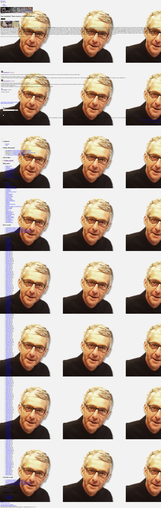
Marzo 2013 (8, 419)
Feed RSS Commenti (12, 505)
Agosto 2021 (8, 305)
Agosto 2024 (8, 264)
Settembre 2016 (9, 371)
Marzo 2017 (8, 365)
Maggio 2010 (8, 457)
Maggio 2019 (8, 335)
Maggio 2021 (8, 308)
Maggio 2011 (8, 444)
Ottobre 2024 (8, 262)
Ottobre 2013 (8, 411)
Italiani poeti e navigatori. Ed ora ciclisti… (21, 153)
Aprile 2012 (8, 431)
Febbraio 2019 (8, 339)
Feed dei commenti (9, 497)
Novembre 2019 (9, 328)
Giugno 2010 (8, 456)
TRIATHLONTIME (10, 217)
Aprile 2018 (8, 350)
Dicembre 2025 (9, 246)
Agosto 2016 (8, 373)
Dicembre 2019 (9, 327)
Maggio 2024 (8, 267)
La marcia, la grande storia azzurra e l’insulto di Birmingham (18, 231)
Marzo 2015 (8, 392)
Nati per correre (9, 198)
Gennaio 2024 (8, 272)
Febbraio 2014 (8, 406)
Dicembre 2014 (9, 395)
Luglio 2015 (8, 387)
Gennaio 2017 (8, 367)
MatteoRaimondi (9, 174)
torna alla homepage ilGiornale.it (7, 504)
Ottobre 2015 (8, 384)
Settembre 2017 (9, 358)
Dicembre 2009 (9, 463)
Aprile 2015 (8, 391)
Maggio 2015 (8, 389)
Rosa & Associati (9, 207)
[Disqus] (80, 53)
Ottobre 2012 (8, 424)
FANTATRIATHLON (10, 186)
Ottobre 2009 (8, 465)
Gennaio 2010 (8, 462)
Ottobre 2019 (8, 330)
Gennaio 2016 (8, 380)
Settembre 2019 (9, 331)
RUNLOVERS (9, 208)
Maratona (7, 144)
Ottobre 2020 (8, 316)
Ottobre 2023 (8, 275)
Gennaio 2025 (8, 258)
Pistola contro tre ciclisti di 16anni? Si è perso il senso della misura (19, 229)
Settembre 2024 (9, 263)
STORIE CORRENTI (10, 214)
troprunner (8, 176)
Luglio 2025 (8, 252)
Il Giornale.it (8, 189)
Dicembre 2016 (9, 368)
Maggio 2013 (8, 417)
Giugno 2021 (8, 307)
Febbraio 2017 (8, 366)
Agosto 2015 (8, 386)
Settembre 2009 (9, 466)
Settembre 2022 (9, 290)
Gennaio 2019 (8, 340)
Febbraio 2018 (8, 352)
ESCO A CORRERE (10, 169)
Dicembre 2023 (9, 273)
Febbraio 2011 (8, 447)
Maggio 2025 (8, 254)
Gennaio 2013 (8, 421)
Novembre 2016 (9, 369)
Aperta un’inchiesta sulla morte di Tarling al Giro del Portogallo (18, 232)
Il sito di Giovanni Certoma (11, 191)
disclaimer (3, 501)
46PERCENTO (9, 166)
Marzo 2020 (8, 324)
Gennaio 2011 (8, 448)
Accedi (7, 495)
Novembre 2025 (9, 247)
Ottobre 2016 (8, 370)
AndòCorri (8, 167)
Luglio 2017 (8, 360)
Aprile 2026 (8, 242)
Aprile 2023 (8, 282)
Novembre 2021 (9, 301)
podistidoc (8, 203)
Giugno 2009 (8, 470)
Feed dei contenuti (9, 496)
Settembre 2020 (9, 317)
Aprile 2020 (8, 323)
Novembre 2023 (9, 274)
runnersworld (8, 211)
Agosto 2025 (8, 251)
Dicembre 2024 (9, 260)
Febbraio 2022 (8, 298)
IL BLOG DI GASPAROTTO (12, 170)
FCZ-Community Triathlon (11, 187)
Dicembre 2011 (9, 436)
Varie (29, 36)
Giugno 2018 (8, 348)
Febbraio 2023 (8, 284)
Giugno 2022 (8, 293)
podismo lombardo (9, 199)
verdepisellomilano (9, 222)
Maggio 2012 (8, 430)
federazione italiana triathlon (11, 188)
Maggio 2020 (8, 322)
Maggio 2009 (8, 471)
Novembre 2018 (9, 342)
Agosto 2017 (8, 359)
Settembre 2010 (9, 453)
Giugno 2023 (8, 280)
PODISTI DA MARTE (10, 200)
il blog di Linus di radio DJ (11, 171)
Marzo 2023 (8, 283)
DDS (7, 183)
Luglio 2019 (8, 333)
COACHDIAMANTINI (10, 168)
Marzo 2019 (8, 338)
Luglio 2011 (8, 441)
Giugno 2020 (8, 321)
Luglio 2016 (8, 374)
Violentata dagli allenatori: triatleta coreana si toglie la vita (24, 152)
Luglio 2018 (8, 347)
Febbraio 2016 (8, 379)
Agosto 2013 (8, 413)
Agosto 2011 (8, 440)
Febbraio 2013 (8, 420)
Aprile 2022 (8, 296)
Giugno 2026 (8, 239)
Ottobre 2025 (8, 248)
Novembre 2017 (9, 356)
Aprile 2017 (8, 363)
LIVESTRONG (9, 195)
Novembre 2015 (9, 383)
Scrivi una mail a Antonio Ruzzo (153, 121)
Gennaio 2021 (8, 313)
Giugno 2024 (8, 266)
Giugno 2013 (8, 415)
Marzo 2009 (8, 473)
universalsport (8, 221)
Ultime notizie (8, 160)
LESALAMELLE (9, 194)
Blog (4, 4)
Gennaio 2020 (8, 326)
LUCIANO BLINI (9, 196)
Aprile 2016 (8, 377)
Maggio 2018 (8, 349)
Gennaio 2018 (8, 353)
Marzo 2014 (8, 405)
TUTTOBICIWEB (9, 220)
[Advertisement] (12, 131)
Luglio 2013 (8, 414)
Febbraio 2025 (8, 257)
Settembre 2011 (9, 439)
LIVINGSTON (9, 172)
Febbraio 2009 (8, 474)
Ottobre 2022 (8, 289)
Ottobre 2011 (8, 438)
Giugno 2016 (8, 375)
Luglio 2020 (8, 319)
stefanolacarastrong (9, 175)
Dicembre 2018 (9, 341)
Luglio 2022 (8, 292)
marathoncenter (9, 197)
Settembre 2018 (9, 344)
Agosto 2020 (8, 318)
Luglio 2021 (8, 306)
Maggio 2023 (8, 281)
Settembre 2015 (9, 385)
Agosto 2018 (8, 345)
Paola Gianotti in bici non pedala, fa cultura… (22, 150)
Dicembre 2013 (9, 409)
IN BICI (7, 192)
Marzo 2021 (8, 310)
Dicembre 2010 (9, 449)
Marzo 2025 (8, 256)
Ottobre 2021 (8, 303)
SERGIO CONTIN (9, 212)
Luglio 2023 (8, 279)
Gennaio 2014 (8, 408)
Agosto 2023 (8, 278)
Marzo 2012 (8, 432)
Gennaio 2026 (8, 245)
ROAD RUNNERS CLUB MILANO (13, 206)
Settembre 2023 (9, 277)
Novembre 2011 (9, 437)
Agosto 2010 (8, 454)
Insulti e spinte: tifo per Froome (7, 103)
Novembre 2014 (9, 396)
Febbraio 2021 (8, 312)
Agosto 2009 (8, 467)
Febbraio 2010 (8, 461)
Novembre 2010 (9, 450)
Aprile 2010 (8, 458)
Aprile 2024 (8, 269)
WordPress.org (8, 498)
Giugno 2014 (8, 402)
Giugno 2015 (8, 388)
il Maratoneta (8, 190)
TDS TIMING (8, 215)
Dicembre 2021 (9, 300)
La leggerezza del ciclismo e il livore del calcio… (15, 227)
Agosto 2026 (8, 237)
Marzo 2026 (8, 243)
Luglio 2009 (8, 469)
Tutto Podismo (8, 218)
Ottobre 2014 (8, 397)
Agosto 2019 (8, 332)
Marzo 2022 (8, 297)
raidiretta (7, 205)
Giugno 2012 (8, 429)
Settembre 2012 (9, 426)
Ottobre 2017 (8, 357)
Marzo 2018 (8, 351)
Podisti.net (8, 201)
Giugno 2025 (8, 253)
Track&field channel (10, 216)
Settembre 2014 (9, 399)
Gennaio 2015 (8, 394)
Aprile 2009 (8, 472)
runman (7, 209)
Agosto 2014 (8, 400)
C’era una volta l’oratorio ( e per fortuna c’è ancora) (16, 228)
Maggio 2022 (8, 295)
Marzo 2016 (8, 378)
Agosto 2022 (8, 291)
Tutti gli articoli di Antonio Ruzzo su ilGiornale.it (150, 119)
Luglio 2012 (8, 428)
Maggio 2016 (8, 376)
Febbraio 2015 (8, 393)
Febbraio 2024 (8, 271)
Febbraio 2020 (8, 325)
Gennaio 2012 (8, 435)
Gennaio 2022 (8, 299)
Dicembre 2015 (9, 382)
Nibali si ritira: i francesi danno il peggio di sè (10, 102)
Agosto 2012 (8, 427)
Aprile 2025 (8, 255)
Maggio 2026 (8, 240)
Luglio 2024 (8, 265)
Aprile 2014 (8, 404)
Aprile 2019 (8, 336)
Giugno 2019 (8, 334)
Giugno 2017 (8, 361)
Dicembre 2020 (9, 314)
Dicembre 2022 (9, 287)
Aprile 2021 (8, 309)
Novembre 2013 (9, 410)
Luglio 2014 (8, 401)
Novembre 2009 (9, 464)
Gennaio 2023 (8, 286)
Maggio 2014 (8, 403)
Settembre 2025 (9, 249)
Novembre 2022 (9, 288)
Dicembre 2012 (9, 422)
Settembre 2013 (9, 412)
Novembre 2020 (9, 315)
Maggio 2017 (8, 362)
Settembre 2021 (9, 304)
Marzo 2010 (8, 460)
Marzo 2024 (8, 270)
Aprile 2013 (8, 418)
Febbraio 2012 (8, 434)
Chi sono (5, 5)
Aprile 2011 (8, 445)
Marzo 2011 (8, 446)
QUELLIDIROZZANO (10, 204)
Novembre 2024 (9, 261)
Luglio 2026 (8, 238)
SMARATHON (9, 213)
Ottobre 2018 (8, 343)
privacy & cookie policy (5, 502)
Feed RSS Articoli (4, 505)
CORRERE (8, 182)
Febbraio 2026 (8, 244)
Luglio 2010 (8, 455)
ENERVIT (8, 185)
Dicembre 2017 (9, 354)
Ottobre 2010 (8, 452)
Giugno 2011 (8, 443)
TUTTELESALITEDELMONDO (12, 177)
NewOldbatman (9, 150)
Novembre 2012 (9, 423)
